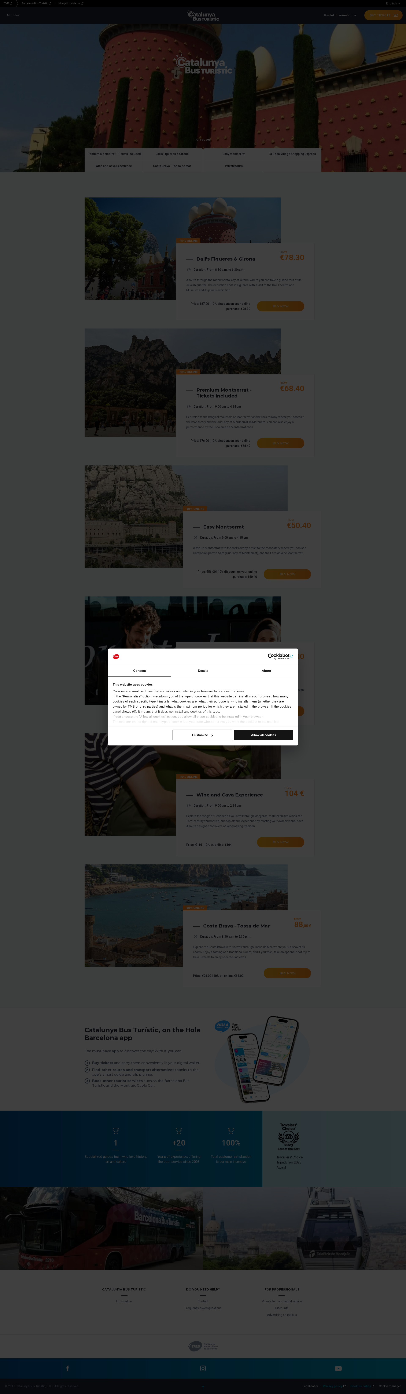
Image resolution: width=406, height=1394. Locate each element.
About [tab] (266, 670)
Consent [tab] (139, 670)
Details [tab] (203, 670)
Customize (200, 735)
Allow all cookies (263, 735)
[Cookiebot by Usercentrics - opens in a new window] (275, 657)
